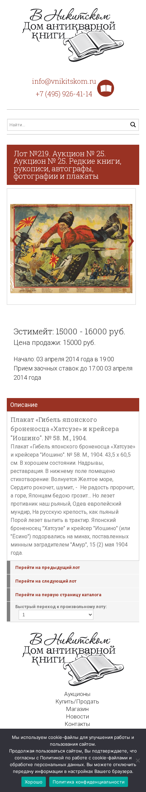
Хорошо (34, 782)
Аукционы (77, 694)
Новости (77, 716)
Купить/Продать (77, 701)
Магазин (77, 709)
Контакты (77, 723)
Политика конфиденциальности (89, 782)
